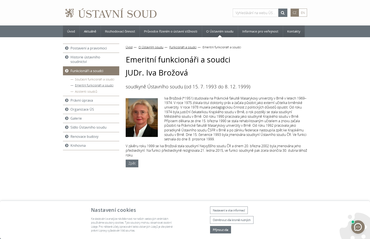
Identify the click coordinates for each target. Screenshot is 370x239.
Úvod (71, 31)
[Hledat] (282, 13)
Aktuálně (90, 31)
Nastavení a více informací (229, 210)
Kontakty (293, 31)
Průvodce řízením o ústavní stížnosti (170, 31)
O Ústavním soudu (219, 31)
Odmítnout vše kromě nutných (232, 220)
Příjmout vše (220, 230)
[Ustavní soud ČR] (111, 12)
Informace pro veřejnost (260, 31)
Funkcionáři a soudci (183, 47)
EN (303, 12)
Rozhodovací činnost (120, 31)
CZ (295, 12)
